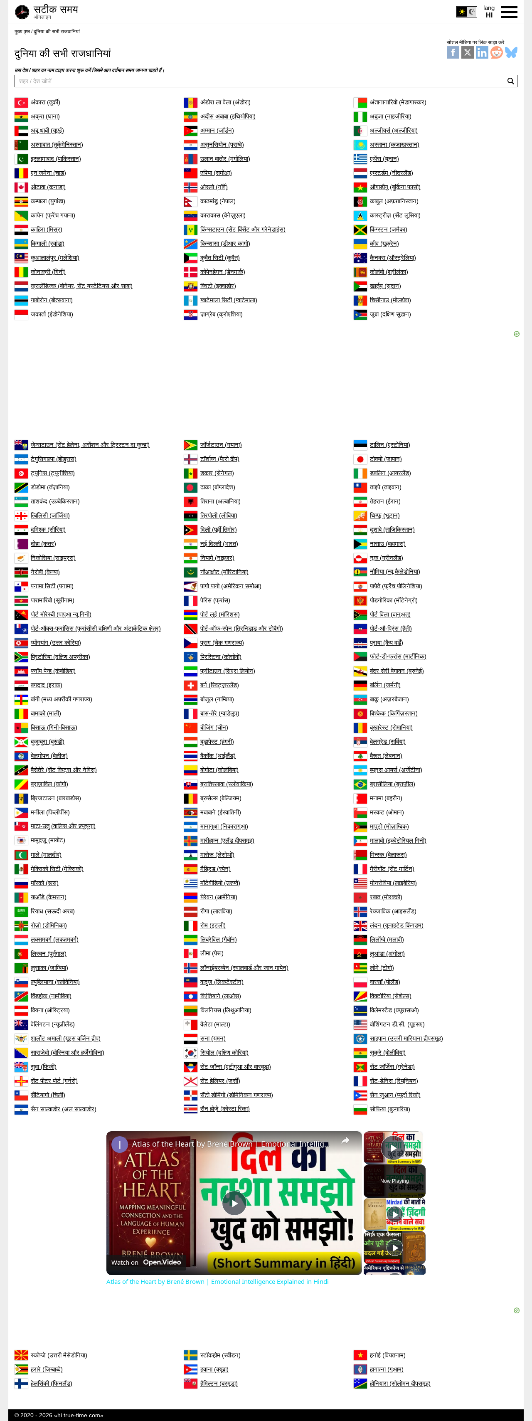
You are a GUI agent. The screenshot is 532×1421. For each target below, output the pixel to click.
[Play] (395, 1214)
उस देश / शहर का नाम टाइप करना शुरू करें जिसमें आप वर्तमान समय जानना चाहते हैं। (90, 70)
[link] (119, 1144)
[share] (345, 1139)
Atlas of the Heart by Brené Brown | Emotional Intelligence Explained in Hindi (233, 1144)
